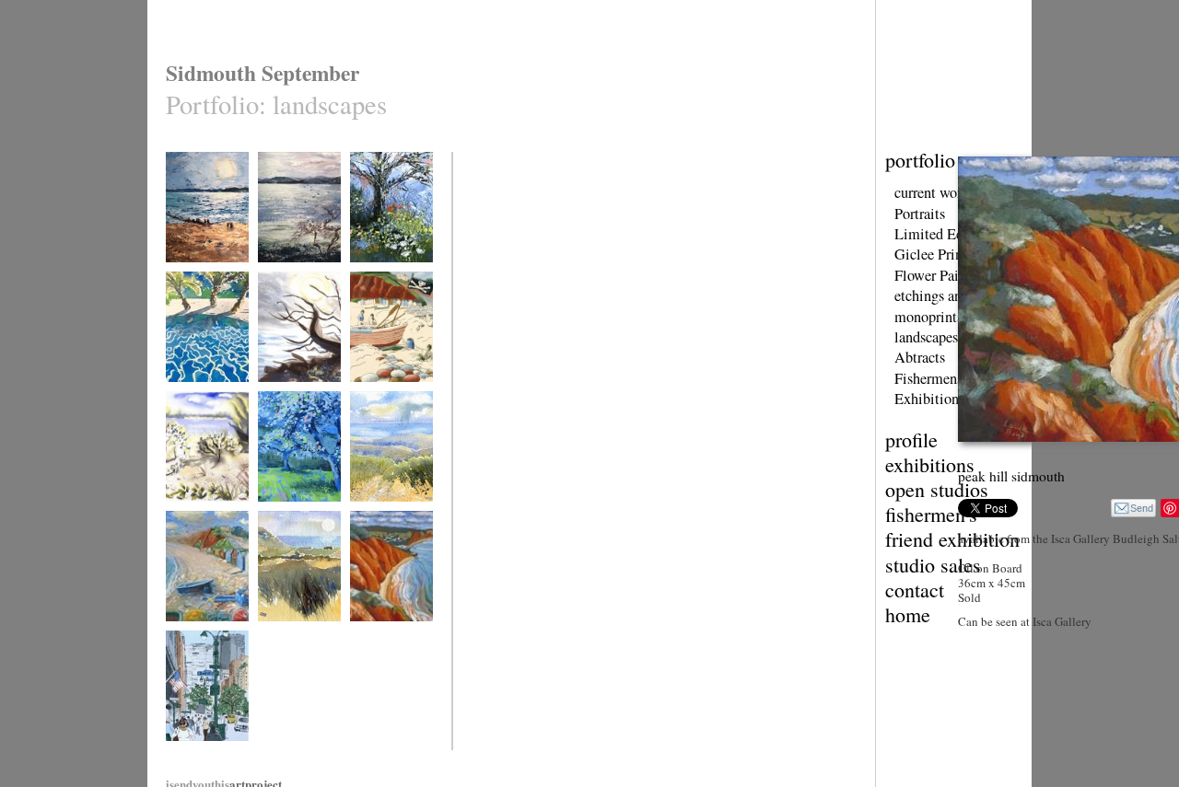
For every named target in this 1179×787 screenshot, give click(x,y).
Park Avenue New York (204, 759)
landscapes (926, 337)
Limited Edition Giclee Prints (943, 244)
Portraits (919, 213)
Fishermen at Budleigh (378, 400)
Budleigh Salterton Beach (206, 639)
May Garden (376, 274)
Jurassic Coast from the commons (299, 639)
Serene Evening (384, 513)
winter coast (283, 393)
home (907, 614)
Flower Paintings (945, 275)
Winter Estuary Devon (290, 280)
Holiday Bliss (195, 393)
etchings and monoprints (931, 305)
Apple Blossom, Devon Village (293, 519)
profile (911, 439)
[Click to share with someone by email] (1133, 508)
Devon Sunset (196, 274)
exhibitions (930, 464)
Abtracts (919, 357)
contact (914, 589)
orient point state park (202, 519)
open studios (936, 489)
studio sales (933, 564)
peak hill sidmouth (390, 633)
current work (931, 192)
